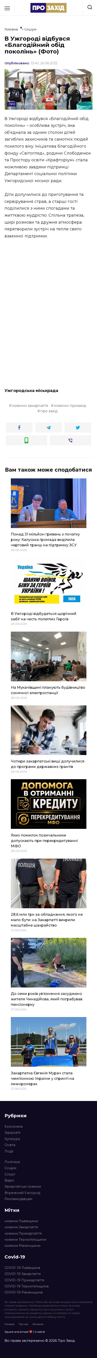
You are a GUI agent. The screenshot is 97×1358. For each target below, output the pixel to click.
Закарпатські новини (23, 1186)
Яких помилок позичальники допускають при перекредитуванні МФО (44, 840)
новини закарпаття (30, 405)
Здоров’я (12, 1133)
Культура (12, 1139)
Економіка (14, 1126)
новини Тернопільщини (25, 1239)
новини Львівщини (21, 1221)
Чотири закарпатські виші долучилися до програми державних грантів (47, 764)
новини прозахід (70, 405)
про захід (49, 411)
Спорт (10, 1174)
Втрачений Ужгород (22, 1193)
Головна (9, 1324)
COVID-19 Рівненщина (24, 1292)
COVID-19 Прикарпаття (24, 1280)
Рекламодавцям (18, 1199)
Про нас (23, 1324)
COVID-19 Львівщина (22, 1268)
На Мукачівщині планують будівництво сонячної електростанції (48, 690)
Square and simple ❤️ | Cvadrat (25, 1331)
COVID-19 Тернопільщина (26, 1286)
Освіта (10, 1145)
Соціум (10, 1168)
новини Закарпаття (21, 1227)
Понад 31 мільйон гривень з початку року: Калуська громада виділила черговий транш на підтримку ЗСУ (45, 539)
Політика (12, 1162)
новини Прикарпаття (23, 1233)
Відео (9, 1180)
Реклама (37, 1324)
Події (9, 1151)
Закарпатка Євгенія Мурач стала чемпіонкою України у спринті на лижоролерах (42, 1078)
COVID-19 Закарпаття (23, 1274)
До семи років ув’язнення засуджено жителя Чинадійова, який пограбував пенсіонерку (46, 999)
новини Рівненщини (22, 1246)
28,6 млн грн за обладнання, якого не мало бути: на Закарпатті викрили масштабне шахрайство (47, 919)
